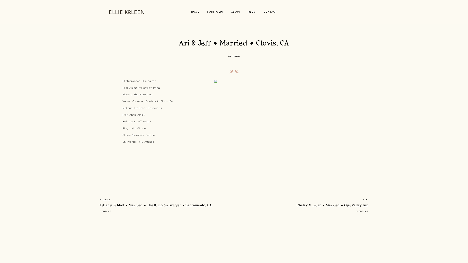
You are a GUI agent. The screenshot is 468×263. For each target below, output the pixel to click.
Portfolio (215, 12)
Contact (270, 12)
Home (195, 12)
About (236, 12)
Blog (252, 12)
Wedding (234, 56)
